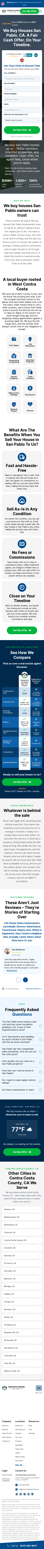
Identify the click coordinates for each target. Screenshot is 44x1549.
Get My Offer (29, 11)
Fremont (18, 1441)
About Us (5, 1426)
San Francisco (20, 1429)
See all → (19, 1465)
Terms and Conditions (6, 1480)
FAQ (30, 1429)
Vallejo (17, 1453)
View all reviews (33, 989)
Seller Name (10, 83)
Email (6, 104)
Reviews (5, 1429)
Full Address (10, 73)
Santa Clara (19, 1449)
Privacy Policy (7, 1475)
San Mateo (19, 1445)
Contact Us (6, 1441)
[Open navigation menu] (40, 11)
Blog (30, 1426)
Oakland (18, 1433)
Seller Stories (7, 1433)
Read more (12, 970)
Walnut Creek (20, 1457)
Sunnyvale (19, 1461)
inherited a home (12, 828)
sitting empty (19, 842)
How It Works (6, 1437)
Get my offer (20, 630)
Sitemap (32, 1433)
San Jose (18, 1437)
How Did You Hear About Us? (16, 114)
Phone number (10, 94)
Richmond (18, 1426)
